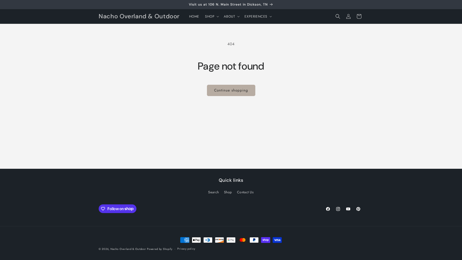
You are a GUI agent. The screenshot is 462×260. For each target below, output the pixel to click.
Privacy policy (186, 249)
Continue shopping (231, 90)
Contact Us (245, 192)
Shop (228, 192)
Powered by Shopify (160, 249)
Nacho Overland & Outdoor (128, 249)
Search (213, 192)
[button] (211, 16)
